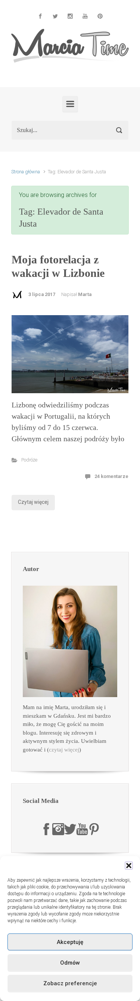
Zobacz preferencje (70, 983)
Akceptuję (70, 942)
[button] (129, 865)
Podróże (29, 460)
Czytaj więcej (33, 502)
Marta (84, 294)
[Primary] (70, 104)
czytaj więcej (64, 750)
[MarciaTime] (46, 829)
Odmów (70, 962)
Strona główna (25, 171)
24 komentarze (111, 476)
